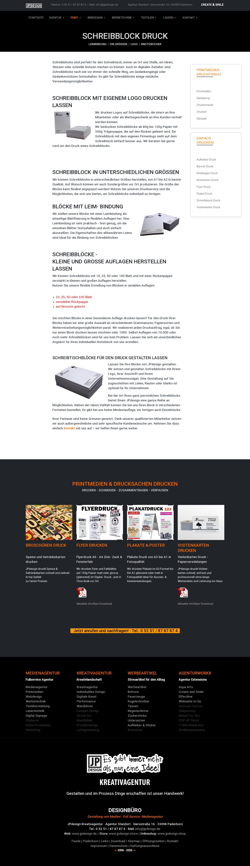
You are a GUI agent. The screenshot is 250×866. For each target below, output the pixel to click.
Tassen (133, 706)
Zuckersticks (137, 716)
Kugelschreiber (138, 701)
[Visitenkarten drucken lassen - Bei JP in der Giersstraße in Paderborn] (201, 522)
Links (105, 841)
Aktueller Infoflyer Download (94, 603)
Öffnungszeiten (153, 841)
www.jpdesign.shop (172, 834)
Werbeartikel (137, 687)
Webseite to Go (190, 701)
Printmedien (34, 692)
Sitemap (134, 841)
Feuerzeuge (136, 696)
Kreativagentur (87, 687)
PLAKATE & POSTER (146, 545)
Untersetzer (136, 720)
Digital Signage (36, 716)
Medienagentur (37, 687)
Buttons (133, 692)
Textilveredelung (38, 706)
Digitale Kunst (86, 696)
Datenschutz (119, 846)
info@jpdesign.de (107, 4)
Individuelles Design (91, 692)
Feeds (76, 841)
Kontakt (69, 428)
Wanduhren (85, 706)
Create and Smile (191, 692)
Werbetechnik (36, 701)
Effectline (186, 696)
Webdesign (34, 696)
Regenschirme (138, 711)
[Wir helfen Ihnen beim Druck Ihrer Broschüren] (49, 522)
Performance (86, 701)
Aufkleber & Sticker (142, 725)
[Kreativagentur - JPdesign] (125, 763)
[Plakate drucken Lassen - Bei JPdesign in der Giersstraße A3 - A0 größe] (150, 522)
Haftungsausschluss (145, 846)
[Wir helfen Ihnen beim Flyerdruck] (99, 522)
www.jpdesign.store (123, 834)
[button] (57, 18)
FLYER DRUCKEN (91, 545)
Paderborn (90, 841)
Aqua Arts (186, 687)
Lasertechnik (35, 711)
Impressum (99, 846)
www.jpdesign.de (84, 834)
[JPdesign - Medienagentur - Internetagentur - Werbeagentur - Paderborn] (125, 782)
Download (118, 841)
